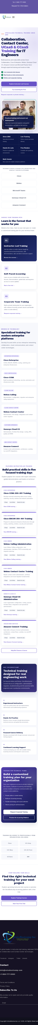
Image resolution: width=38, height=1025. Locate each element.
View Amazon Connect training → (14, 642)
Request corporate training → (13, 313)
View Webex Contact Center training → (15, 584)
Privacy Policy (5, 986)
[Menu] (13, 17)
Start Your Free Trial (19, 903)
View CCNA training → (10, 506)
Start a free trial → (9, 285)
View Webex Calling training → (13, 559)
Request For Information (20, 6)
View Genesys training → (11, 614)
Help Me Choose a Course (19, 650)
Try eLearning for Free (19, 89)
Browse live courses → (11, 257)
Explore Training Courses (19, 898)
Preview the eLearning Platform (19, 817)
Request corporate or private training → (13, 94)
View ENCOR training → (11, 532)
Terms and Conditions (7, 982)
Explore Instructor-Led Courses (19, 84)
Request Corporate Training (19, 812)
